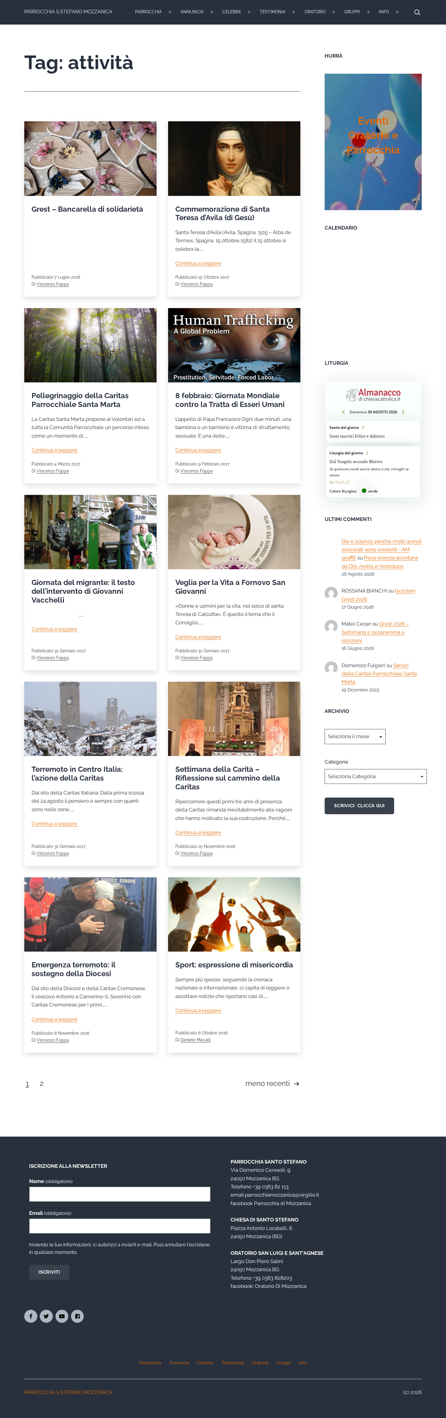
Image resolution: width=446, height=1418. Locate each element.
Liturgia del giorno (373, 472)
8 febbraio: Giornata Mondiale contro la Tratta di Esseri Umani (230, 400)
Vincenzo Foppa (53, 284)
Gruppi (352, 11)
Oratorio (315, 11)
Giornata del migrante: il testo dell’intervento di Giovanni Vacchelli (83, 591)
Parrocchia (148, 11)
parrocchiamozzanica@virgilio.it (282, 1195)
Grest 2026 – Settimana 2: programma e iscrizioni (375, 632)
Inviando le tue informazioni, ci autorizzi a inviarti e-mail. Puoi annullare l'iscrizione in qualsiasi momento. (119, 1248)
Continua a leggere (198, 263)
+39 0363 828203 (272, 1278)
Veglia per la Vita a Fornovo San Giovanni (230, 587)
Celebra (231, 11)
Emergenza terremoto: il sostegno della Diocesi (73, 969)
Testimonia (273, 11)
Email (50, 1213)
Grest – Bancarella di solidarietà (87, 209)
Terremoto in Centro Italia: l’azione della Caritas (77, 773)
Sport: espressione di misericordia (234, 964)
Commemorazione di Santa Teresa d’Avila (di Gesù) (222, 213)
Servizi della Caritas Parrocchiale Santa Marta (379, 673)
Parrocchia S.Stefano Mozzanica (68, 12)
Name (51, 1181)
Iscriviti (49, 1272)
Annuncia (192, 11)
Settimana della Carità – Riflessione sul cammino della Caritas (227, 778)
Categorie (336, 762)
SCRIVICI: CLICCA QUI (359, 805)
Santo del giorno (373, 432)
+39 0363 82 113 (271, 1187)
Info (384, 11)
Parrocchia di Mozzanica (282, 1203)
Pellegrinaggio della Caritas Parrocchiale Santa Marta (80, 400)
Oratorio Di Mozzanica (280, 1286)
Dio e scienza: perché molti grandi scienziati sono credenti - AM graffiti (382, 549)
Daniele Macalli (196, 1039)
